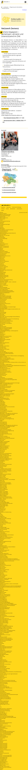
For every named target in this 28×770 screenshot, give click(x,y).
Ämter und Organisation (4, 243)
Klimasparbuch (2, 461)
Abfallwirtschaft (2, 216)
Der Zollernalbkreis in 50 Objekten (5, 470)
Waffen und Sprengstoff (4, 590)
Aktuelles (1, 212)
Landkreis (1, 750)
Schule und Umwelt (3, 282)
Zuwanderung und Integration (5, 693)
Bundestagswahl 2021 (3, 758)
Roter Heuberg (2, 324)
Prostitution (2, 589)
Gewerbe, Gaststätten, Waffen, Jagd (6, 578)
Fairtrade (1, 240)
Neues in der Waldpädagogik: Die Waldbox (7, 358)
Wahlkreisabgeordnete (4, 761)
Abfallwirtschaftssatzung (4, 276)
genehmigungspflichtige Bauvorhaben (6, 290)
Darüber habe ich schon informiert (6, 661)
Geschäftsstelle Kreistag (4, 230)
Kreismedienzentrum (3, 465)
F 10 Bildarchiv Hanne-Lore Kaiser (5, 468)
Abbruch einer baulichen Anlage (5, 297)
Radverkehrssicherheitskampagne (5, 640)
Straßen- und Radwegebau (4, 632)
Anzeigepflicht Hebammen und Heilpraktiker (7, 390)
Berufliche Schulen (3, 326)
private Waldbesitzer (3, 369)
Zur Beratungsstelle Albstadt (8, 187)
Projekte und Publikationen (4, 329)
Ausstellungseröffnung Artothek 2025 (6, 503)
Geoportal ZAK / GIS (3, 674)
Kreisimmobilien (2, 439)
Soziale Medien (2, 237)
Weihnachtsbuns (3, 564)
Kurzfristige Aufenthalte (4, 702)
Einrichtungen (2, 278)
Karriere (1, 769)
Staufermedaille (2, 509)
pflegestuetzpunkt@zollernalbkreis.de (11, 161)
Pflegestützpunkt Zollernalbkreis (16, 7)
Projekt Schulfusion (3, 443)
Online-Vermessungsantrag (4, 686)
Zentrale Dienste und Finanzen (5, 634)
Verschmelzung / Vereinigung (5, 668)
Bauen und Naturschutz (4, 217)
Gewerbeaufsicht (3, 254)
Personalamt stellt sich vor (4, 618)
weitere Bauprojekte (3, 449)
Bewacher (1, 588)
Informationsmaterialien (4, 280)
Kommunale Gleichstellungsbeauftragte (6, 716)
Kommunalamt (2, 218)
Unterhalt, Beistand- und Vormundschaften (7, 406)
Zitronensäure (2, 566)
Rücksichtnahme (3, 641)
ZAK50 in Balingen (3, 499)
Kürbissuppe (2, 562)
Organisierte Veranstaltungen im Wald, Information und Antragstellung (12, 355)
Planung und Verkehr (3, 636)
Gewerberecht (2, 580)
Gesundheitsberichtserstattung (5, 387)
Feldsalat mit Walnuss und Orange (6, 554)
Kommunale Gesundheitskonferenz (6, 722)
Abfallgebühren (2, 273)
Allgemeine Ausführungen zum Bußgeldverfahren (8, 604)
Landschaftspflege (3, 312)
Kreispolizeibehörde (3, 600)
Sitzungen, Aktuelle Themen (4, 766)
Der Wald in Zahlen (3, 348)
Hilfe (1, 719)
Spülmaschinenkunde (3, 571)
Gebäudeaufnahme (3, 666)
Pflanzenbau (2, 539)
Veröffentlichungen (3, 527)
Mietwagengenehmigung (4, 654)
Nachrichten (2, 236)
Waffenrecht (2, 591)
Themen (1, 239)
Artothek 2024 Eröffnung (4, 493)
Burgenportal (2, 516)
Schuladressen (2, 451)
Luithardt (1, 515)
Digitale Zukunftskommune (4, 342)
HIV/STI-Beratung (3, 375)
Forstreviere (2, 350)
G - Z (1, 707)
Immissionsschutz (3, 302)
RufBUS (1, 657)
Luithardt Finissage (3, 517)
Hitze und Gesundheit (3, 389)
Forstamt (1, 226)
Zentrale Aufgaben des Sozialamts (5, 627)
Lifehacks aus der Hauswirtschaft (5, 565)
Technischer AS (2, 260)
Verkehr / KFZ (2, 648)
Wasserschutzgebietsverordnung (5, 541)
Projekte (1, 526)
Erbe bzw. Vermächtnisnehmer (5, 594)
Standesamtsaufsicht (3, 606)
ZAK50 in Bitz (2, 480)
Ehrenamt (1, 530)
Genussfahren (2, 645)
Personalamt (2, 617)
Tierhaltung (2, 548)
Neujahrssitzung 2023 (3, 745)
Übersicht (2, 208)
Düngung (1, 540)
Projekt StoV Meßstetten (4, 446)
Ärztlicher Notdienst (3, 213)
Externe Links (2, 678)
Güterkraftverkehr (3, 653)
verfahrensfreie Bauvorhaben (5, 288)
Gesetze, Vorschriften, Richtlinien (5, 417)
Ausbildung (2, 676)
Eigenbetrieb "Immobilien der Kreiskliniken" (7, 438)
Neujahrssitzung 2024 (3, 746)
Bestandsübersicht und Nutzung (5, 518)
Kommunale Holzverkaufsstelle (5, 368)
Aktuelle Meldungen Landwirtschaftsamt (7, 534)
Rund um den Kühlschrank (4, 569)
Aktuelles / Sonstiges (3, 356)
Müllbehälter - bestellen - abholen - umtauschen (8, 281)
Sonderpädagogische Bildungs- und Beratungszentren (9, 330)
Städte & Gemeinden (3, 740)
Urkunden (1, 511)
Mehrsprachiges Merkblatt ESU (5, 394)
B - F (0, 706)
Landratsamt (5, 7)
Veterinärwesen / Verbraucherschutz (6, 687)
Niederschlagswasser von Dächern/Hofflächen (7, 546)
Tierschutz (1, 689)
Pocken (1, 514)
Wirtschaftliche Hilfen (3, 405)
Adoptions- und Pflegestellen (5, 399)
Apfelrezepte (2, 573)
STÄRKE (1, 420)
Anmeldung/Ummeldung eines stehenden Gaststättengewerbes (10, 585)
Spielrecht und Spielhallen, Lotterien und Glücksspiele (9, 583)
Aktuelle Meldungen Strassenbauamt (6, 646)
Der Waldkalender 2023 (4, 360)
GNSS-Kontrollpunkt (3, 677)
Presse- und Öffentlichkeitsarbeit (5, 733)
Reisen (1, 376)
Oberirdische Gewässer (4, 251)
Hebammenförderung (3, 728)
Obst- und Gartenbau (3, 575)
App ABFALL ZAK (3, 277)
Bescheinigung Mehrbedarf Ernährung (6, 626)
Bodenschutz (2, 250)
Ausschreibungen (3, 234)
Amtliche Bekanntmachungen (5, 215)
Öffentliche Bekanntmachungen (5, 214)
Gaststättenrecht (3, 584)
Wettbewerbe (2, 340)
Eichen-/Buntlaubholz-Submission (5, 372)
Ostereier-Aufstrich (3, 555)
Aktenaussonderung (3, 529)
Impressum (3, 207)
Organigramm (2, 244)
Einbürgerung (2, 711)
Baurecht (1, 286)
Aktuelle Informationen (4, 723)
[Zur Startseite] (5, 2)
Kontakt (7, 208)
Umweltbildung (2, 576)
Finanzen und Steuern (3, 436)
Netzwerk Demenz (5, 8)
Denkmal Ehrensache (3, 471)
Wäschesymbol (2, 568)
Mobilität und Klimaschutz (4, 457)
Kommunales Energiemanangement (6, 458)
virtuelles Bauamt (3, 300)
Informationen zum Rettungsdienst (6, 323)
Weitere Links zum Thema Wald (5, 357)
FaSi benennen (2, 262)
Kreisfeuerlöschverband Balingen (5, 474)
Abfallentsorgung (3, 272)
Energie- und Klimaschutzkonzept (5, 455)
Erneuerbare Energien (3, 307)
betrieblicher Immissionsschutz (5, 255)
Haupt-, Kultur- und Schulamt (5, 395)
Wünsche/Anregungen (3, 660)
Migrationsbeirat (3, 765)
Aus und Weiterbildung (4, 547)
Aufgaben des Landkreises (4, 337)
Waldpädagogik (2, 354)
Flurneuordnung (3, 672)
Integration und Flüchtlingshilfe (5, 697)
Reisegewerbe (2, 582)
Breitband (1, 332)
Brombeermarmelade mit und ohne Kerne (7, 560)
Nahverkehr (2, 655)
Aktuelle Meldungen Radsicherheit (6, 647)
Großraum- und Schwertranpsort (5, 652)
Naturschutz (2, 310)
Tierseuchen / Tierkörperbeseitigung (6, 690)
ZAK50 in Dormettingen (4, 491)
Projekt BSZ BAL (2, 444)
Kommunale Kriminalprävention (5, 749)
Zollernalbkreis (2, 737)
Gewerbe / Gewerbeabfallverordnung (6, 279)
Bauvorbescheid (2, 294)
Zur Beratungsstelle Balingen (8, 190)
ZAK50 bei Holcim (3, 477)
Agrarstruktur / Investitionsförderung (6, 537)
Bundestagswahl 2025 (3, 757)
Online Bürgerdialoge (3, 238)
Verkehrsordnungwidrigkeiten (5, 602)
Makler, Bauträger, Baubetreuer (5, 581)
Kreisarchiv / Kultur (3, 466)
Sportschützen (2, 593)
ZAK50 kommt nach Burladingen (5, 482)
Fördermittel (2, 335)
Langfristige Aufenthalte (4, 703)
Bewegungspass (2, 727)
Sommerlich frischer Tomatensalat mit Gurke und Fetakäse (10, 559)
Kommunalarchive (3, 520)
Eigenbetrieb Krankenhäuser (5, 445)
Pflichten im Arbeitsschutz (4, 261)
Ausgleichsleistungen (3, 535)
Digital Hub (2, 341)
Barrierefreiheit (12, 208)
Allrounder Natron (3, 567)
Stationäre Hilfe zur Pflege (4, 629)
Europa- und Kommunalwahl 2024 (6, 755)
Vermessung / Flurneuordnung (5, 664)
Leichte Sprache (19, 208)
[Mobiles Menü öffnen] (25, 2)
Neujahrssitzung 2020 (3, 744)
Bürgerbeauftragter (3, 714)
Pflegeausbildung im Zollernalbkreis (6, 628)
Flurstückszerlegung (3, 669)
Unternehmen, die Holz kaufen (5, 370)
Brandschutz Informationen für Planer (6, 320)
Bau (0, 635)
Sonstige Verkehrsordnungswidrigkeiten (6, 603)
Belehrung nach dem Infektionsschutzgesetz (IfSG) (8, 379)
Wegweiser (2, 729)
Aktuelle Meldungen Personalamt (5, 619)
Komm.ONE (25, 212)
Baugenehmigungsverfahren (5, 292)
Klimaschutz (2, 452)
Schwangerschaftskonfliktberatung (6, 433)
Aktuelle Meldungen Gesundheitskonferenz (7, 731)
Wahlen (1, 754)
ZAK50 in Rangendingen (4, 492)
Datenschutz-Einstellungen (16, 207)
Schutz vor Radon (3, 267)
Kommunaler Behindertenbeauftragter (6, 732)
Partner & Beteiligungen (4, 736)
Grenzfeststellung (3, 667)
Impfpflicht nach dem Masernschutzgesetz (7, 393)
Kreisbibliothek (2, 519)
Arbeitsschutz (2, 259)
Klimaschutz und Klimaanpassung (5, 453)
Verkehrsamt (2, 222)
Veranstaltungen (3, 718)
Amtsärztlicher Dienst (3, 374)
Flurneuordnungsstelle (4, 683)
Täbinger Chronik (3, 508)
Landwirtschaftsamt (3, 231)
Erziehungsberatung (3, 421)
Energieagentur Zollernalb (4, 459)
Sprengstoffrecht (3, 597)
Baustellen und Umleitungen (5, 235)
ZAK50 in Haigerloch (3, 488)
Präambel (1, 768)
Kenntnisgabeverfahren (4, 289)
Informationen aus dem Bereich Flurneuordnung (8, 681)
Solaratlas (1, 462)
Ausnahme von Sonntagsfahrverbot (6, 651)
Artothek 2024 (2, 490)
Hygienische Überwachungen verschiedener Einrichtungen (10, 382)
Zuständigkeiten (2, 404)
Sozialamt (1, 225)
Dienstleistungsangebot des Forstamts (6, 352)
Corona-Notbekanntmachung (5, 221)
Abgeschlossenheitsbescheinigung (5, 298)
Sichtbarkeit (2, 643)
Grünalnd (1, 543)
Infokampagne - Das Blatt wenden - (6, 364)
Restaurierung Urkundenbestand (5, 469)
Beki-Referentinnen (3, 551)
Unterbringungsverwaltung (4, 696)
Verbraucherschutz (3, 692)
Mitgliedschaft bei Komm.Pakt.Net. (6, 336)
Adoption (1, 400)
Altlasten (1, 249)
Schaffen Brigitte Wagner (4, 505)
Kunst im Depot (2, 476)
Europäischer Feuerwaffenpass (5, 595)
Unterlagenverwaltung (3, 521)
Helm (1, 644)
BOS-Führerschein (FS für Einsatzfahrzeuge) (7, 616)
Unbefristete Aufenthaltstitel (5, 709)
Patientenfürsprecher (3, 715)
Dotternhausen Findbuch (4, 478)
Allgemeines (2, 633)
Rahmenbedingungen (3, 287)
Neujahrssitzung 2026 (3, 747)
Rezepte (1, 552)
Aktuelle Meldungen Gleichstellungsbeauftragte (8, 717)
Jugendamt (2, 227)
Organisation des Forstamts (4, 349)
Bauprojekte (2, 440)
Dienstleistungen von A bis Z (5, 704)
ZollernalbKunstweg (3, 487)
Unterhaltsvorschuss (3, 408)
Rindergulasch (2, 563)
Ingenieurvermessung (3, 670)
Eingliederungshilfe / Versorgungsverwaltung (7, 630)
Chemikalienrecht (3, 265)
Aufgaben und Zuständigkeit (5, 441)
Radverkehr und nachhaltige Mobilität (6, 639)
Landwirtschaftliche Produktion (5, 538)
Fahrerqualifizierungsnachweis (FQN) (6, 613)
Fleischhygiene (2, 691)
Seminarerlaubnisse (3, 615)
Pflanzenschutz (2, 542)
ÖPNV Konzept (2, 656)
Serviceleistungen (3, 351)
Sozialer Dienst (2, 403)
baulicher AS (2, 264)
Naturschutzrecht (3, 313)
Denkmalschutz (2, 301)
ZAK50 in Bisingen (3, 475)
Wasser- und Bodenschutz (4, 247)
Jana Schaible (2, 507)
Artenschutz (2, 311)
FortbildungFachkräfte (3, 416)
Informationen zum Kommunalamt (6, 464)
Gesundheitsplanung (3, 385)
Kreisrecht (1, 741)
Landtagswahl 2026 (3, 759)
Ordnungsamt (2, 228)
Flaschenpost (2, 500)
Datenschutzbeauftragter (4, 622)
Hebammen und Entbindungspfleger (6, 391)
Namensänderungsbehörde (4, 608)
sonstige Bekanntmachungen (5, 224)
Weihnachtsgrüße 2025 (4, 504)
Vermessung (2, 665)
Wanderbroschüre (3, 730)
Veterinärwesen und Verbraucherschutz (6, 229)
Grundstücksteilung (3, 299)
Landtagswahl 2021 (3, 760)
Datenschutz (9, 207)
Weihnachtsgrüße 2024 (4, 494)
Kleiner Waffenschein (3, 596)
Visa (0, 699)
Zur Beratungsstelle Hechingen (9, 192)
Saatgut (1, 544)
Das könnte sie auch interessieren (5, 767)
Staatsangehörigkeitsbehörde (5, 607)
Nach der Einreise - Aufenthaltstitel (6, 708)
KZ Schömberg (2, 481)
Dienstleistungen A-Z (3, 712)
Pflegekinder (2, 401)
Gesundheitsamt (3, 373)
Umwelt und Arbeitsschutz (4, 246)
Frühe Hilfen (2, 419)
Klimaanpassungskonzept (4, 456)
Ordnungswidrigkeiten (4, 601)
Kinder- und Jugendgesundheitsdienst (6, 383)
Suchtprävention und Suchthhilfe (5, 386)
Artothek (1, 525)
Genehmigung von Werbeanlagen (5, 296)
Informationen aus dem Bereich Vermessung (7, 680)
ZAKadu (1, 658)
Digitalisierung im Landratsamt (5, 339)
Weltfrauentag (2, 721)
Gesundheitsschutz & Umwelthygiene (6, 378)
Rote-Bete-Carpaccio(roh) (4, 553)
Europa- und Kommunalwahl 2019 (6, 756)
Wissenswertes (2, 388)
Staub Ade (1, 572)
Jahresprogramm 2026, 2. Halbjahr (14, 120)
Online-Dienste (2, 343)
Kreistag (1, 742)
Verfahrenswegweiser (3, 424)
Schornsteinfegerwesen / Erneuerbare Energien (8, 306)
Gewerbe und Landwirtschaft (5, 252)
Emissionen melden (3, 305)
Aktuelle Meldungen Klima (4, 454)
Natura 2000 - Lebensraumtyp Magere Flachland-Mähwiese (10, 316)
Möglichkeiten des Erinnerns (5, 531)
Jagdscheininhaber (3, 592)
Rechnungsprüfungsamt (4, 620)
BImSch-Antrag (2, 256)
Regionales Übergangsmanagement (6, 328)
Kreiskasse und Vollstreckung (5, 437)
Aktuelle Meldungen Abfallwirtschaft (6, 269)
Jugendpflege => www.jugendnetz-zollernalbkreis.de (9, 413)
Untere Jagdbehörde (3, 598)
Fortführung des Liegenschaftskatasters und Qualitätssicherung (10, 671)
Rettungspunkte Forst (3, 367)
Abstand (1, 642)
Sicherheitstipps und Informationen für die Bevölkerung (9, 318)
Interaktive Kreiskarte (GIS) (4, 753)
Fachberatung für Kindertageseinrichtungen (7, 414)
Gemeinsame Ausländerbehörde (5, 698)
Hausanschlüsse (2, 334)
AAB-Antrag (2, 293)
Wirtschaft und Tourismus (4, 763)
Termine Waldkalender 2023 (4, 361)
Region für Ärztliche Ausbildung (5, 725)
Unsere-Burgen (2, 532)
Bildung (1, 325)
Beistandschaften (3, 407)
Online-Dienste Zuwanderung (5, 710)
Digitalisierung (2, 331)
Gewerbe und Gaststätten (4, 579)
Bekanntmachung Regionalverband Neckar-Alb (8, 233)
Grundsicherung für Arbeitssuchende (6, 631)
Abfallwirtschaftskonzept (4, 275)
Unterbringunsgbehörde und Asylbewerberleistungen (9, 694)
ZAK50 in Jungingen (3, 495)
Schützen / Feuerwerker (4, 266)
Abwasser (1, 248)
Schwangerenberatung (4, 431)
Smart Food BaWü (3, 284)
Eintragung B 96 (2, 614)
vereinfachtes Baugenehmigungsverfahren (7, 291)
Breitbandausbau (3, 762)
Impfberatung (2, 377)
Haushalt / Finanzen (3, 748)
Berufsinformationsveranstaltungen (6, 327)
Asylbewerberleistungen (4, 695)
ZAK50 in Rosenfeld (3, 484)
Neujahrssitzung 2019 (3, 743)
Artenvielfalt (2, 314)
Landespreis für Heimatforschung (5, 496)
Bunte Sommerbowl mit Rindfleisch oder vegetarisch (9, 558)
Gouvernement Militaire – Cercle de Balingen (7, 479)
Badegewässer (2, 381)
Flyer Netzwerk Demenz (11, 118)
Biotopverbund (2, 315)
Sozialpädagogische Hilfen (4, 398)
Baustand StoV (2, 450)
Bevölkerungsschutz (3, 317)
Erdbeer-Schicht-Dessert (4, 557)
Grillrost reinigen (3, 570)
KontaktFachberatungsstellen (5, 415)
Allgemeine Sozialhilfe (3, 624)
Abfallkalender (2, 274)
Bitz (0, 513)
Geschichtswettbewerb (4, 489)
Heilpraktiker (2, 392)
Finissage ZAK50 (2, 501)
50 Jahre (1, 241)
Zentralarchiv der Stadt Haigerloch (5, 483)
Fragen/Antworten (3, 659)
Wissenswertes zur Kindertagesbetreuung (7, 418)
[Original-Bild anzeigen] (9, 150)
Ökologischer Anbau (3, 545)
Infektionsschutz (3, 380)
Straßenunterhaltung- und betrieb (5, 638)
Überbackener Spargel (3, 556)
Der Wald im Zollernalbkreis (4, 345)
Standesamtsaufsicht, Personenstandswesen (7, 605)
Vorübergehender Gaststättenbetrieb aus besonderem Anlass (10, 586)
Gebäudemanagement (3, 442)
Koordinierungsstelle (3, 409)
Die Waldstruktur (3, 347)
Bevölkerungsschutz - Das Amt (5, 322)
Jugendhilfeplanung (3, 412)
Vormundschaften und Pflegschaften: (6, 411)
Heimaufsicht (2, 609)
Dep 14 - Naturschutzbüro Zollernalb (6, 497)
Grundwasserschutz (3, 253)
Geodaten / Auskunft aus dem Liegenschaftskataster (9, 673)
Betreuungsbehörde (3, 610)
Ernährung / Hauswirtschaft (4, 550)
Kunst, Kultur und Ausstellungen (5, 522)
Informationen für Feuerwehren (5, 319)
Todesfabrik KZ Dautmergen (4, 528)
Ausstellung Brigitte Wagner (4, 502)
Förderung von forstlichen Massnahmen (6, 353)
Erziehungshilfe (2, 402)
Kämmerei (1, 223)
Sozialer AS (2, 263)
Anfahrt (2, 210)
